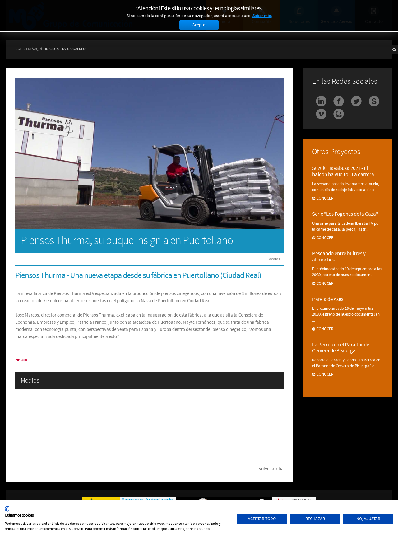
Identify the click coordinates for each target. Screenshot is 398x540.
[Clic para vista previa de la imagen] (149, 153)
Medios (274, 259)
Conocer (325, 198)
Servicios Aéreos (72, 49)
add (24, 360)
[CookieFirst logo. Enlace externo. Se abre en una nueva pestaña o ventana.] (7, 509)
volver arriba (271, 469)
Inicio (50, 49)
